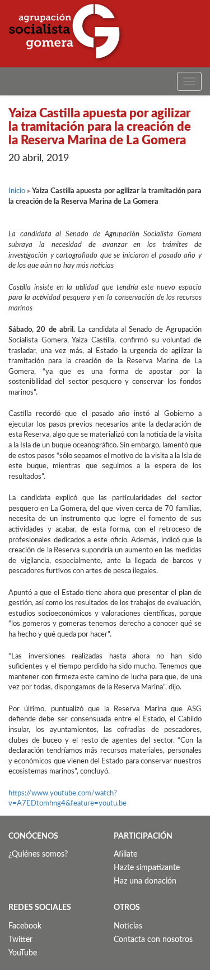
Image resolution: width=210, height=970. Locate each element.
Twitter (20, 940)
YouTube (22, 953)
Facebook (24, 926)
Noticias (128, 926)
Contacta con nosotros (153, 940)
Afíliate (125, 854)
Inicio (16, 191)
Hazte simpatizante (147, 868)
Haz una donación (145, 881)
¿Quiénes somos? (38, 854)
